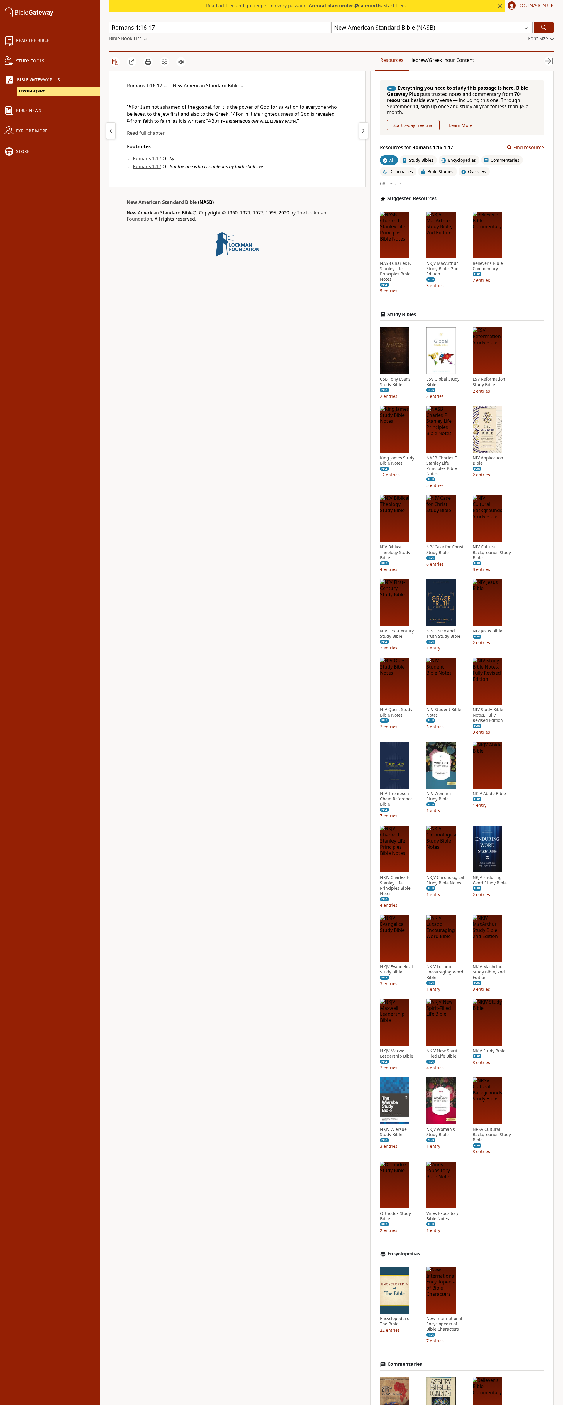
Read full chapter (146, 133)
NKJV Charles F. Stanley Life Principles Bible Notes (395, 885)
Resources (391, 60)
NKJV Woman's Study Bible (440, 1132)
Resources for (416, 147)
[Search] (544, 27)
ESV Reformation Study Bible (489, 381)
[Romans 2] (363, 130)
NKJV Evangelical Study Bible (396, 969)
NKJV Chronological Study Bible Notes (445, 880)
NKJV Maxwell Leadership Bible (396, 1053)
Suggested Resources (412, 198)
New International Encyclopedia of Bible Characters (444, 1324)
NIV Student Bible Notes (443, 712)
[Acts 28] (111, 130)
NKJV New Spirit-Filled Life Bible (442, 1053)
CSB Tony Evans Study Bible (395, 381)
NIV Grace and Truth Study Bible (443, 633)
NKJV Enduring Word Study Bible (490, 880)
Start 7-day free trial (413, 125)
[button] (529, 6)
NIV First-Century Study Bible (397, 633)
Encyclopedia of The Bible (395, 1321)
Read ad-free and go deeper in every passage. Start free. (306, 5)
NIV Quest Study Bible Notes (396, 712)
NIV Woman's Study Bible (439, 796)
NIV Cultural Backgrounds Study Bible (492, 552)
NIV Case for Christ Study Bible (445, 549)
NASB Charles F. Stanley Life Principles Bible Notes (395, 271)
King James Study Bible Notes (397, 460)
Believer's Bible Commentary (488, 266)
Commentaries (404, 1364)
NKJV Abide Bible (489, 793)
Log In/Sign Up (535, 6)
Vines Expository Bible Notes (442, 1216)
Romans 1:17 (147, 158)
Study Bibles (401, 314)
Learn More (460, 125)
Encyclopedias (403, 1254)
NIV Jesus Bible (487, 631)
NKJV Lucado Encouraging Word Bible (444, 972)
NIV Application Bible (488, 460)
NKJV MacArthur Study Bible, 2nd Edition (442, 269)
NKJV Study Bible (489, 1050)
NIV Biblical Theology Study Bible (395, 552)
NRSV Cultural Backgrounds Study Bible (492, 1135)
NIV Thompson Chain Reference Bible (396, 799)
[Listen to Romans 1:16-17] (181, 62)
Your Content (459, 60)
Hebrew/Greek (425, 60)
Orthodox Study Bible (395, 1216)
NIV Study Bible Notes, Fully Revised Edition (488, 715)
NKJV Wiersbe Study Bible (393, 1132)
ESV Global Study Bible (442, 381)
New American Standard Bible (162, 202)
